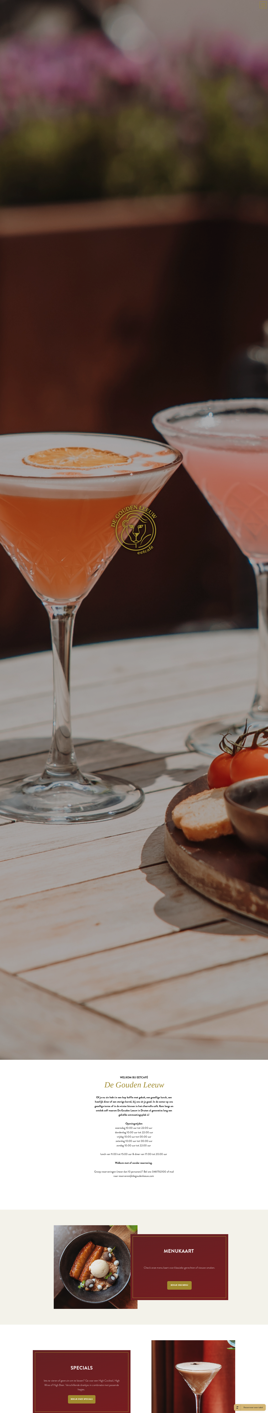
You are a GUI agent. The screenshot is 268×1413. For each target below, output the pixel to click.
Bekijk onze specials (82, 1399)
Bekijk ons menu (179, 1285)
